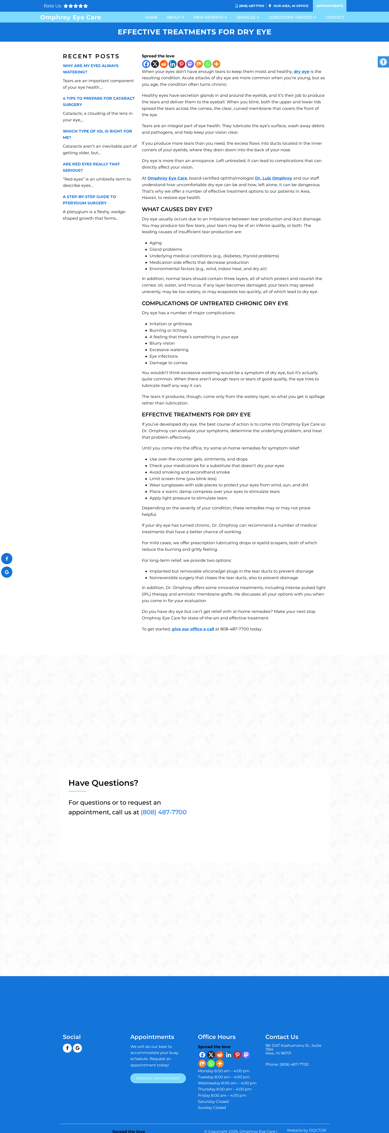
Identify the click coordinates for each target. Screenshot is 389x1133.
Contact (335, 17)
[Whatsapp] (208, 64)
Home (151, 17)
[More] (216, 64)
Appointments (329, 6)
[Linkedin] (172, 64)
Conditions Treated (291, 17)
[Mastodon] (190, 64)
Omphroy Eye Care (70, 17)
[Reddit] (164, 64)
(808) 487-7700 (251, 6)
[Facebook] (146, 64)
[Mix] (199, 64)
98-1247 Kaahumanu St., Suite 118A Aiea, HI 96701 (293, 1049)
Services (246, 17)
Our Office (290, 6)
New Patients (208, 17)
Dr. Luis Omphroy (273, 178)
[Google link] (77, 1048)
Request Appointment (158, 1078)
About (174, 17)
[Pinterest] (181, 64)
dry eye (301, 71)
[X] (155, 64)
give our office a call (193, 629)
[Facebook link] (67, 1048)
